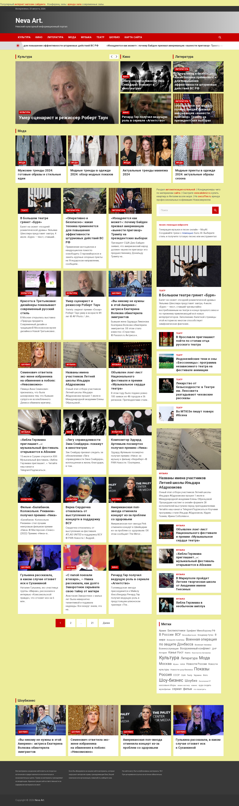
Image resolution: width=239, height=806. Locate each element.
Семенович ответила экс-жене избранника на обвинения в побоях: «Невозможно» (37, 378)
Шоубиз (114, 37)
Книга (187, 652)
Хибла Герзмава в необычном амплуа (190, 604)
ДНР (214, 648)
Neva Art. (29, 20)
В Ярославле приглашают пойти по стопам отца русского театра (195, 340)
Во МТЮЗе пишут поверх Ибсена (195, 413)
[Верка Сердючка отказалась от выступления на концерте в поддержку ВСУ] (84, 490)
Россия (165, 674)
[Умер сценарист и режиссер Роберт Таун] (84, 284)
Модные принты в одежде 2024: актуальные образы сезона (195, 174)
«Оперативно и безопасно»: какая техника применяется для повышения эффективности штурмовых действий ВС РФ (195, 81)
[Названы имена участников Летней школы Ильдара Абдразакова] (84, 355)
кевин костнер (184, 685)
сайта (177, 192)
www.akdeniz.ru (202, 192)
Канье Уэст (175, 652)
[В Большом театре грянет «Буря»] (39, 201)
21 (92, 623)
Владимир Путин (205, 635)
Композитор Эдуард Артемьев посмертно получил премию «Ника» (64, 114)
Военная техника (203, 644)
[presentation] (111, 56)
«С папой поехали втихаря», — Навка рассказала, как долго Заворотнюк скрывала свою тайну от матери (83, 583)
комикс (194, 685)
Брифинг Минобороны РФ (201, 630)
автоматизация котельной (180, 189)
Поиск (215, 210)
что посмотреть (199, 689)
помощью (187, 233)
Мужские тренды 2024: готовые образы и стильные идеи (39, 174)
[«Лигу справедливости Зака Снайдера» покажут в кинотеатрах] (84, 422)
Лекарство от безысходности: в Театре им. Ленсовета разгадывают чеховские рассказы (195, 390)
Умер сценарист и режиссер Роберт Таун (83, 303)
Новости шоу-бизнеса (182, 669)
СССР (176, 675)
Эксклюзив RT (205, 681)
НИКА (182, 664)
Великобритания (189, 635)
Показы (201, 668)
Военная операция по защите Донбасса (188, 641)
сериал (177, 689)
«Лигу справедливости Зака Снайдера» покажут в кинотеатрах (143, 84)
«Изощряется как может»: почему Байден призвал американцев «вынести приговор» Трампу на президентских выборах (145, 45)
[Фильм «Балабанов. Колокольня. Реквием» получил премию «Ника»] (39, 490)
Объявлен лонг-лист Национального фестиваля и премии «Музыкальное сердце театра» (128, 380)
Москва (165, 664)
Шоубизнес (26, 700)
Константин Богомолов (201, 653)
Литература (55, 37)
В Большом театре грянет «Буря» (34, 220)
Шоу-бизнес (171, 680)
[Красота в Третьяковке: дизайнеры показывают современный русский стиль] (39, 284)
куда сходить (205, 685)
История (163, 653)
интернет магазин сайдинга (30, 4)
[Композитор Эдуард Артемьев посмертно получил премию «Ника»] (130, 422)
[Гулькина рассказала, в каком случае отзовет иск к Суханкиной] (39, 558)
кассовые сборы (167, 685)
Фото (205, 675)
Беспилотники (176, 630)
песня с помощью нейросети (173, 225)
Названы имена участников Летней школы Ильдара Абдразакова (80, 378)
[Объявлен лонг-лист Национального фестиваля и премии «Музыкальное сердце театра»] (130, 355)
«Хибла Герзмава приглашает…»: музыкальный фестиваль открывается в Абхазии (39, 446)
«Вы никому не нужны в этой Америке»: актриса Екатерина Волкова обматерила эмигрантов (127, 309)
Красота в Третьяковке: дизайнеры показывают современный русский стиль (38, 307)
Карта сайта (133, 37)
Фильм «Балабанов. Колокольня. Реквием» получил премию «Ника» (38, 511)
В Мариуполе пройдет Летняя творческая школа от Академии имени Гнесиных (196, 583)
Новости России (196, 663)
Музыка (86, 37)
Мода (72, 37)
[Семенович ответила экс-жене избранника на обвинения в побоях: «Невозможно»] (39, 355)
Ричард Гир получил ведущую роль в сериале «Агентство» (144, 118)
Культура (24, 37)
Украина (197, 675)
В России (166, 634)
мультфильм (165, 689)
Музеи (176, 664)
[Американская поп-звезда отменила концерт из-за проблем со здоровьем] (130, 490)
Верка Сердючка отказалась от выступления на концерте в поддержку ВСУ (83, 515)
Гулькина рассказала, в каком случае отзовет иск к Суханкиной (38, 579)
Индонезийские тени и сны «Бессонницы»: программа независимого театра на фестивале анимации (196, 364)
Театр (100, 37)
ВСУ (178, 634)
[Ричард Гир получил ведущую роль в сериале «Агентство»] (130, 558)
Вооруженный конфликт (195, 648)
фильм (187, 689)
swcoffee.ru (204, 196)
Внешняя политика (175, 640)
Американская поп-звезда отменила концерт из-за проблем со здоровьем (128, 513)
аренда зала (74, 4)
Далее (106, 623)
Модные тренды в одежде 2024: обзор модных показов (91, 172)
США (183, 675)
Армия (162, 630)
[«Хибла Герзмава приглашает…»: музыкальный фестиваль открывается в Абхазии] (39, 422)
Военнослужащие (169, 648)
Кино (38, 37)
